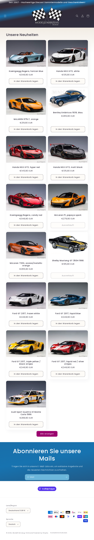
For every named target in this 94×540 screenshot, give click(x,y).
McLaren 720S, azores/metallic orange (26, 264)
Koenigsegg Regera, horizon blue (26, 71)
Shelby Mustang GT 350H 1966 (68, 260)
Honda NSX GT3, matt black (68, 167)
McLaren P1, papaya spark (67, 215)
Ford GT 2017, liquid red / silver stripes (68, 362)
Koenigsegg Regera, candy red (26, 215)
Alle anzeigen (47, 433)
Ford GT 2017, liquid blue (68, 313)
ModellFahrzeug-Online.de (23, 533)
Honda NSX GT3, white (68, 71)
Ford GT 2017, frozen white (26, 313)
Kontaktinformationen (58, 533)
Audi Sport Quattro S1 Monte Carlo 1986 (26, 413)
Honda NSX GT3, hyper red (26, 167)
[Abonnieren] (66, 477)
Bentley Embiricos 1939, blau (68, 112)
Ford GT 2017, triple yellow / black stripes (26, 362)
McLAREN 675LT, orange (26, 119)
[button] (5, 16)
